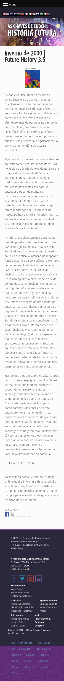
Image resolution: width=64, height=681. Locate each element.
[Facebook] (14, 578)
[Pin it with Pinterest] (23, 514)
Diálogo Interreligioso (21, 596)
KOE (27, 630)
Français (44, 655)
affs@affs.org (17, 548)
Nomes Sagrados (48, 607)
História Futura (18, 622)
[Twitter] (22, 578)
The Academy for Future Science (34, 538)
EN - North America (22, 643)
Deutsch (16, 655)
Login (22, 633)
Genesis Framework (42, 630)
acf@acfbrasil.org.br (20, 569)
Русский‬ (29, 667)
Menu (12, 4)
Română (43, 667)
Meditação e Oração (20, 604)
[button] (6, 4)
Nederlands (42, 661)
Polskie (16, 667)
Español (30, 655)
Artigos (43, 611)
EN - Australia (43, 649)
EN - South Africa (21, 649)
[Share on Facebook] (7, 514)
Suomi (15, 673)
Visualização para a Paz (22, 607)
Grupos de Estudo (48, 604)
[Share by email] (29, 514)
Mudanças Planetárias (22, 611)
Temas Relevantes (20, 592)
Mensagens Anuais (20, 619)
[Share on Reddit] (18, 514)
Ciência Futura (18, 626)
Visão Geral (16, 589)
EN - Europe (44, 643)
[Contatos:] (38, 578)
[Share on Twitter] (12, 514)
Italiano (27, 661)
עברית (15, 661)
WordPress (13, 633)
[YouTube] (30, 578)
